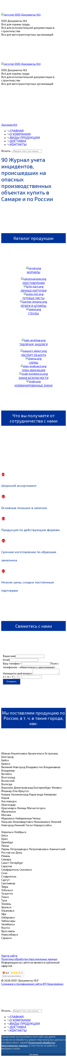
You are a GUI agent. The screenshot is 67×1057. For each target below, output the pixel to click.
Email (6, 659)
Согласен (33, 1054)
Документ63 (9, 124)
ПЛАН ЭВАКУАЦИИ (33, 370)
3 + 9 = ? (8, 676)
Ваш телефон (12, 663)
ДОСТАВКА (18, 141)
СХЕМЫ (33, 362)
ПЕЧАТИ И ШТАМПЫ (33, 306)
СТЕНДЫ (33, 313)
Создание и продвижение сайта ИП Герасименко (32, 984)
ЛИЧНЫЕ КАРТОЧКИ (34, 290)
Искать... (6, 151)
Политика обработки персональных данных (29, 959)
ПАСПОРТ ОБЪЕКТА (33, 355)
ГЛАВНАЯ (17, 131)
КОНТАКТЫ (18, 144)
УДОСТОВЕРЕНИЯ (33, 283)
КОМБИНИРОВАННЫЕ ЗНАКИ (33, 385)
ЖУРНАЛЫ (33, 272)
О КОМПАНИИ (20, 134)
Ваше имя (9, 656)
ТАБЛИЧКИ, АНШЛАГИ (33, 344)
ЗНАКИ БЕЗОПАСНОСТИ (33, 378)
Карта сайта (9, 955)
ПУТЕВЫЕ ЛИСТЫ (33, 298)
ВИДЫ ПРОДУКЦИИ (25, 137)
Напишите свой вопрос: (18, 673)
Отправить (12, 681)
